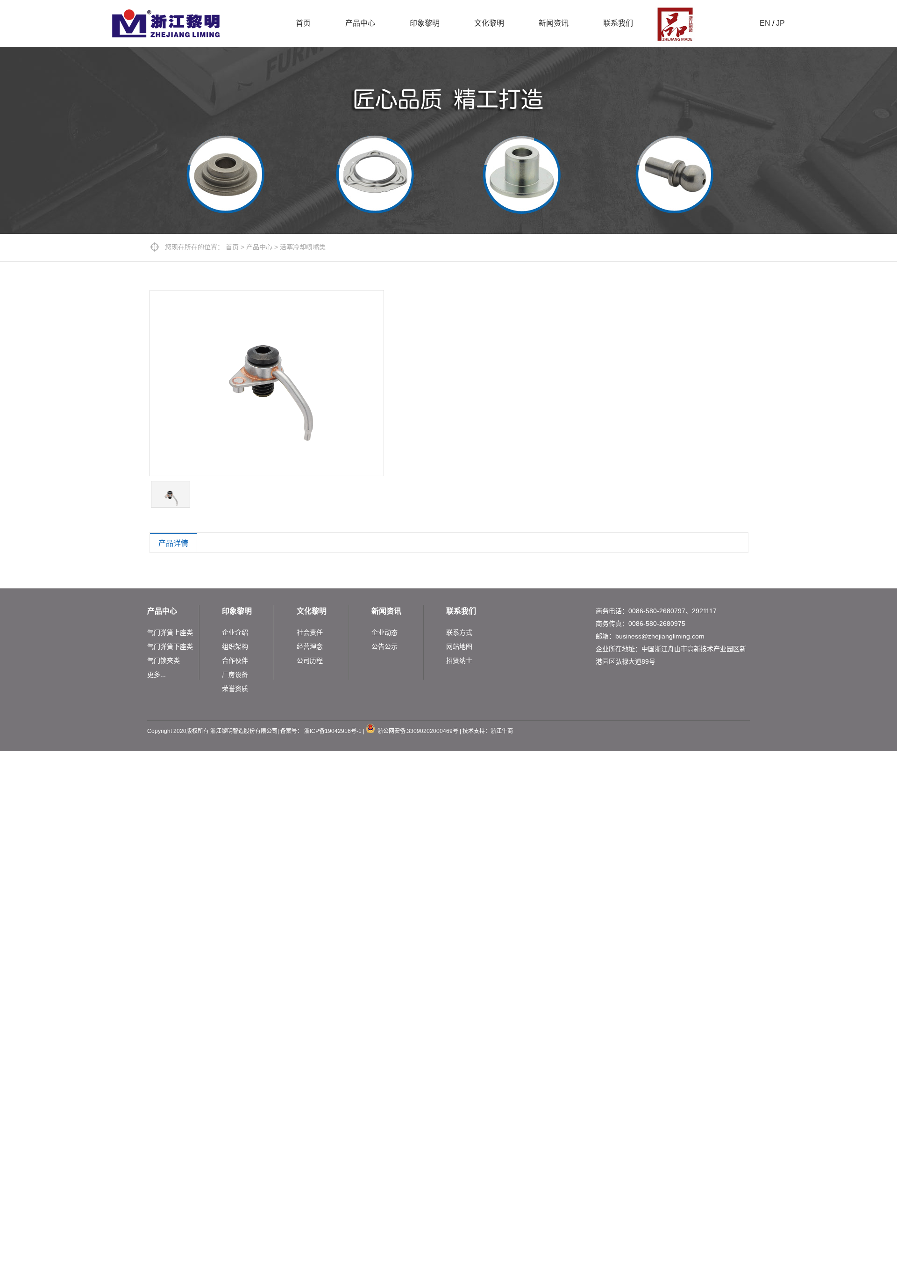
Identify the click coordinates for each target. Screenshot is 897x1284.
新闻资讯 (554, 23)
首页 (303, 23)
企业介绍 (235, 632)
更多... (156, 674)
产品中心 (360, 23)
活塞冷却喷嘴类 (303, 247)
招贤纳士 (459, 660)
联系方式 (459, 632)
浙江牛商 (502, 731)
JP (780, 23)
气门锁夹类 (163, 660)
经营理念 (310, 646)
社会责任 (310, 632)
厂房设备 (235, 674)
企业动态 (384, 632)
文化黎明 (489, 23)
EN (765, 23)
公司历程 (310, 660)
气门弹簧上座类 (170, 632)
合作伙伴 (235, 660)
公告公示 (384, 646)
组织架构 (235, 646)
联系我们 (618, 23)
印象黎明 (425, 23)
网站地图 (459, 646)
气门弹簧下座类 (170, 646)
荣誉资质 (235, 688)
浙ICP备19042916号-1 (333, 731)
